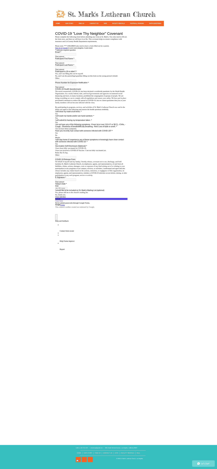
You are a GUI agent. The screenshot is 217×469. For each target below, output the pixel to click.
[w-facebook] (78, 461)
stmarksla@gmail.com (96, 447)
